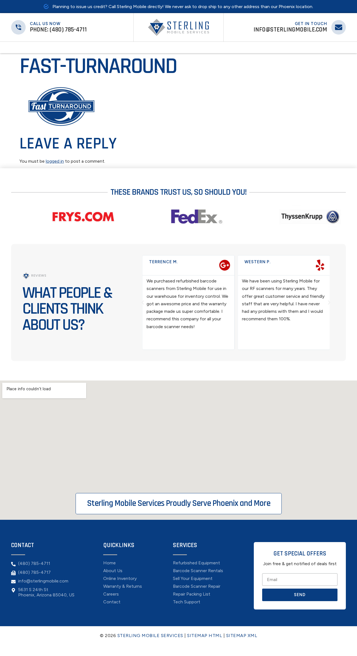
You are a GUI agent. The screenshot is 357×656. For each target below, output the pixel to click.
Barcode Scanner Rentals (198, 571)
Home (109, 563)
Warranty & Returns (122, 586)
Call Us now (45, 23)
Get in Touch (311, 23)
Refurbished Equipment (196, 563)
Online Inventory (120, 578)
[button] (143, 302)
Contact (111, 602)
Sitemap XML (241, 635)
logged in (55, 161)
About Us (112, 571)
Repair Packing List (191, 594)
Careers (111, 594)
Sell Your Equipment (193, 578)
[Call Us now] (18, 27)
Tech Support (186, 602)
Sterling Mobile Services (150, 635)
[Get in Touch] (338, 27)
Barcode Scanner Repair (196, 586)
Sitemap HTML (204, 635)
